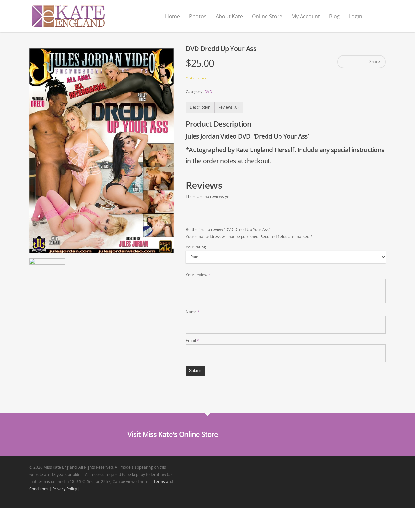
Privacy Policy (65, 488)
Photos (198, 16)
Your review (198, 275)
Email (192, 340)
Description (200, 107)
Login (355, 16)
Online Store (267, 16)
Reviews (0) (228, 107)
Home (172, 16)
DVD (208, 91)
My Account (305, 16)
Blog (334, 16)
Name (193, 312)
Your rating (196, 247)
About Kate (229, 16)
